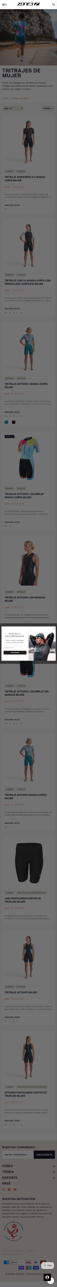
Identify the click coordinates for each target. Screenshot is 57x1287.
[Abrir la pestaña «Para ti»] (47, 1277)
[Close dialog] (54, 628)
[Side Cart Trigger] (53, 4)
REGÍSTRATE (15, 652)
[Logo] (28, 4)
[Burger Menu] (5, 4)
